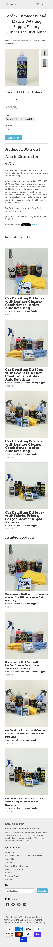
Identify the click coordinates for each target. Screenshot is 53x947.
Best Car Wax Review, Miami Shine (22, 828)
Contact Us (10, 862)
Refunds (9, 879)
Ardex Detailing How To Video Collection (23, 856)
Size (7, 115)
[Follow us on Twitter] (13, 905)
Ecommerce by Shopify (34, 922)
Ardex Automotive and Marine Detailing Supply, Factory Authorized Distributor (26, 24)
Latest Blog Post (14, 823)
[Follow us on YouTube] (25, 905)
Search (8, 873)
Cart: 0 (43, 4)
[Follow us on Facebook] (8, 905)
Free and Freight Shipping (17, 866)
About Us (9, 859)
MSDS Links (10, 852)
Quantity (9, 125)
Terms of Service (13, 876)
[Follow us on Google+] (19, 905)
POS (17, 922)
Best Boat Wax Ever (14, 869)
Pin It (34, 225)
